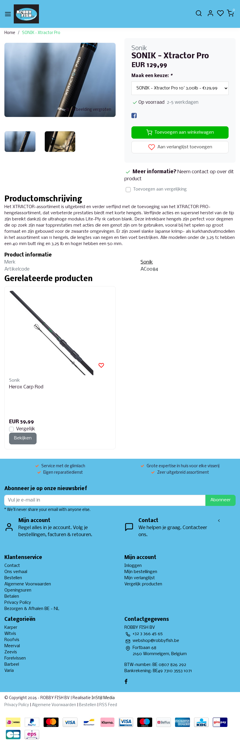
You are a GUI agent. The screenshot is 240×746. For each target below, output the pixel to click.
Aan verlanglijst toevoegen (184, 147)
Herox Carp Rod (26, 387)
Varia (9, 670)
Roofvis (11, 640)
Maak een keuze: (151, 76)
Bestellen (13, 578)
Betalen (11, 596)
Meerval (12, 646)
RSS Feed (108, 705)
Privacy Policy (17, 602)
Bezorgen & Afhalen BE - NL (31, 608)
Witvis (10, 633)
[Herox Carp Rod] (60, 333)
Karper (10, 627)
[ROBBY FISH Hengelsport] (26, 13)
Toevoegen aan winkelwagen (184, 132)
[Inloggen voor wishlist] (101, 365)
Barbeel (11, 664)
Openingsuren (17, 590)
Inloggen (133, 565)
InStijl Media (103, 698)
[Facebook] (134, 115)
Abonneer (220, 500)
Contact (12, 565)
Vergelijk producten (143, 584)
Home (9, 33)
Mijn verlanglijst (139, 578)
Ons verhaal (15, 572)
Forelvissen (15, 658)
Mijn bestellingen (140, 572)
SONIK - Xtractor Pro (41, 33)
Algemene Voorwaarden (27, 584)
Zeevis (10, 652)
